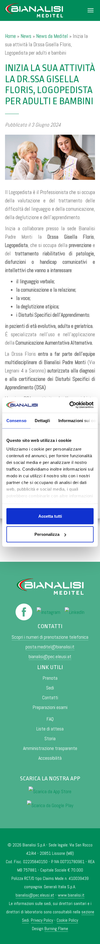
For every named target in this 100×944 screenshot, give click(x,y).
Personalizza (46, 534)
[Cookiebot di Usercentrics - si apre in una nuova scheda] (71, 405)
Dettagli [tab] (42, 420)
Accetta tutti (50, 516)
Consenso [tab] (16, 420)
